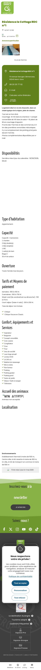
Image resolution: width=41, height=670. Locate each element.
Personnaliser (20, 590)
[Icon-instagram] (17, 529)
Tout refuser (19, 598)
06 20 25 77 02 (15, 84)
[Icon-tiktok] (37, 529)
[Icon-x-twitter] (10, 529)
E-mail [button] (12, 90)
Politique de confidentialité (20, 576)
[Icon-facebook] (4, 529)
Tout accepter (20, 583)
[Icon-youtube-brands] (24, 529)
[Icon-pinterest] (30, 529)
